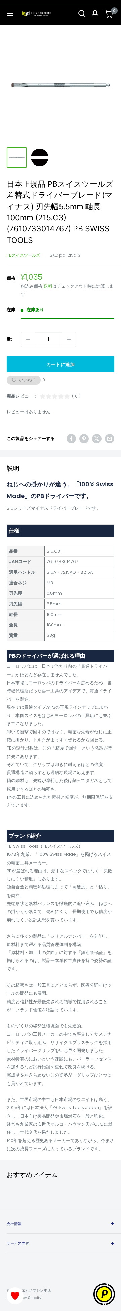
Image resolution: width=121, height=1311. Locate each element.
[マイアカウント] (95, 13)
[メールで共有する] (109, 438)
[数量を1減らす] (28, 339)
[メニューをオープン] (10, 13)
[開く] (82, 13)
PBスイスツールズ (23, 255)
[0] (109, 14)
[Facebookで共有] (71, 438)
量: (9, 339)
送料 (48, 286)
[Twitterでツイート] (97, 438)
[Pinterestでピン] (84, 438)
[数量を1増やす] (69, 339)
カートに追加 (60, 364)
